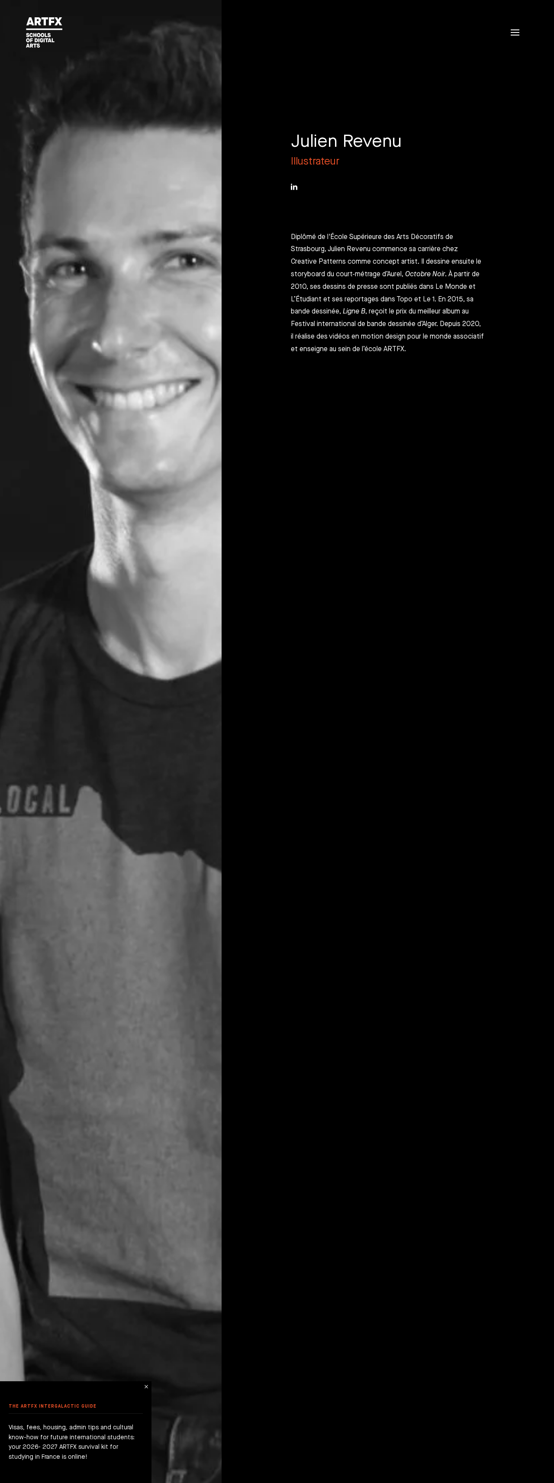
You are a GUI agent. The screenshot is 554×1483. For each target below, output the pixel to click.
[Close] (146, 1386)
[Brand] (42, 32)
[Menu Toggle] (515, 32)
